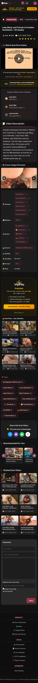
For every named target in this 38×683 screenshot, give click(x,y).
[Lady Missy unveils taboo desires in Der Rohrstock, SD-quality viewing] (9, 520)
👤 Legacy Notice (19, 630)
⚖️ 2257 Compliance (19, 656)
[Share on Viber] (16, 434)
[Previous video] (3, 455)
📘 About (19, 626)
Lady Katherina (20, 210)
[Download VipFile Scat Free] (6, 3)
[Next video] (34, 455)
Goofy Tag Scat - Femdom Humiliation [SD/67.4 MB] (27, 507)
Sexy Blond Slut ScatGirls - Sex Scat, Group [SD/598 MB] (10, 332)
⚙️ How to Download (19, 622)
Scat (21, 19)
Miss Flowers (20, 206)
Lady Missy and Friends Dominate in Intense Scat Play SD (28, 486)
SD (16, 253)
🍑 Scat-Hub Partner (19, 634)
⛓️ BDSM (19, 234)
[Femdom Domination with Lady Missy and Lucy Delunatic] (28, 520)
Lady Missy (19, 194)
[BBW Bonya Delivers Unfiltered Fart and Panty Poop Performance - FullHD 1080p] (28, 359)
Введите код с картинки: (11, 582)
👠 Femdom (19, 226)
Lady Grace (19, 202)
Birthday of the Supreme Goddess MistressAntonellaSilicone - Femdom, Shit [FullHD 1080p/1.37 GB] (10, 349)
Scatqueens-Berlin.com (23, 247)
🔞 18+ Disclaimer (19, 652)
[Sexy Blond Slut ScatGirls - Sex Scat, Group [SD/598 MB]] (10, 325)
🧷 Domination (20, 242)
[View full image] (19, 178)
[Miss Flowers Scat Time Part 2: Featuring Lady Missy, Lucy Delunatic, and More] (9, 478)
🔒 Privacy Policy (19, 644)
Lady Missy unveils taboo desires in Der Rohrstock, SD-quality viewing (9, 528)
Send (31, 601)
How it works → (19, 312)
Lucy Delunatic (20, 198)
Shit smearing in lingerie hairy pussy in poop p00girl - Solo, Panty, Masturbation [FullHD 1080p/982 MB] (27, 332)
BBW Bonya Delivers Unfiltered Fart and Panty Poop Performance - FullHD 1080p (27, 366)
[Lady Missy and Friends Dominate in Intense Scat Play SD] (28, 478)
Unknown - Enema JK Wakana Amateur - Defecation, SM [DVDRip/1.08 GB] (26, 349)
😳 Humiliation (20, 230)
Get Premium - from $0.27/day (19, 306)
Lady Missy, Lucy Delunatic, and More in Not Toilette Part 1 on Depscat (9, 507)
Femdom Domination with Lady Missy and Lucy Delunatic (27, 528)
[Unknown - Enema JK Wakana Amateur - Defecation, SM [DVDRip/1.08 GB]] (28, 342)
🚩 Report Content (19, 660)
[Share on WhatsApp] (22, 434)
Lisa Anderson (20, 214)
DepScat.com (11, 19)
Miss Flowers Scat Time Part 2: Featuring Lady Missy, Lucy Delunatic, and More (9, 486)
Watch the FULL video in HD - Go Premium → (19, 77)
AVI (17, 263)
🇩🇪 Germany (20, 238)
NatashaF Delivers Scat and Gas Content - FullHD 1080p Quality (10, 366)
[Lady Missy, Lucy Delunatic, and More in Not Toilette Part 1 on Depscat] (9, 499)
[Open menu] (35, 3)
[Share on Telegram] (10, 434)
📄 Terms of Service (19, 648)
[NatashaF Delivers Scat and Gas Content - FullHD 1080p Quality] (10, 359)
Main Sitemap (19, 671)
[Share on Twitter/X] (28, 434)
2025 (17, 220)
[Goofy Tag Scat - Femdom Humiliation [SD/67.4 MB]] (28, 499)
